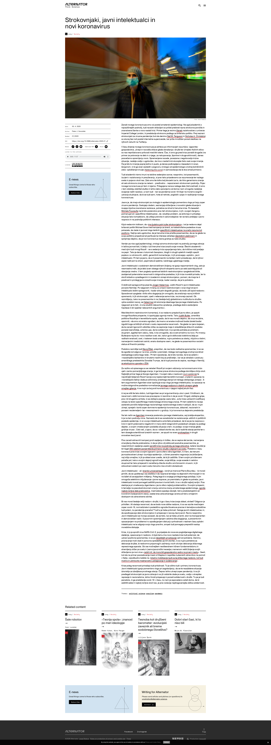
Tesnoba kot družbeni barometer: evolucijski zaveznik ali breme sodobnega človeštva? (152, 625)
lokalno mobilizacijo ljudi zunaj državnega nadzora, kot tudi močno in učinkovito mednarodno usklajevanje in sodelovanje (162, 559)
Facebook (128, 731)
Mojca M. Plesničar (183, 630)
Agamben (140, 415)
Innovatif (202, 739)
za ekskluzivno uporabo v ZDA (134, 363)
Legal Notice (84, 739)
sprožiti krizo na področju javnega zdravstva (169, 446)
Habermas (148, 302)
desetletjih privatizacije (166, 538)
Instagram (142, 731)
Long (70, 34)
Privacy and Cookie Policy (152, 742)
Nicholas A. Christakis (195, 136)
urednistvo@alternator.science (154, 699)
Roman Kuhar (107, 630)
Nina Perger (119, 630)
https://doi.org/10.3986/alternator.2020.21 (89, 141)
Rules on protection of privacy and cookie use (107, 739)
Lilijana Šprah (144, 637)
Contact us (149, 704)
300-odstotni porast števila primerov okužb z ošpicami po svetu (157, 448)
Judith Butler (184, 315)
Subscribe (75, 193)
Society (77, 34)
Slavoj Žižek (147, 349)
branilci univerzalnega (153, 471)
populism (150, 593)
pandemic (158, 593)
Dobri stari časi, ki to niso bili (188, 621)
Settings (166, 742)
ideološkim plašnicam (185, 236)
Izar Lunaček (71, 627)
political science (137, 593)
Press (129, 739)
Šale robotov (73, 620)
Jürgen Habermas (160, 285)
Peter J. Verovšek (78, 131)
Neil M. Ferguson (175, 136)
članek (179, 130)
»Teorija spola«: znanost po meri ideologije (117, 621)
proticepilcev (183, 432)
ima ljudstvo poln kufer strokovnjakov (165, 224)
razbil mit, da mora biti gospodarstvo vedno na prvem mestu (171, 552)
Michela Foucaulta (129, 211)
